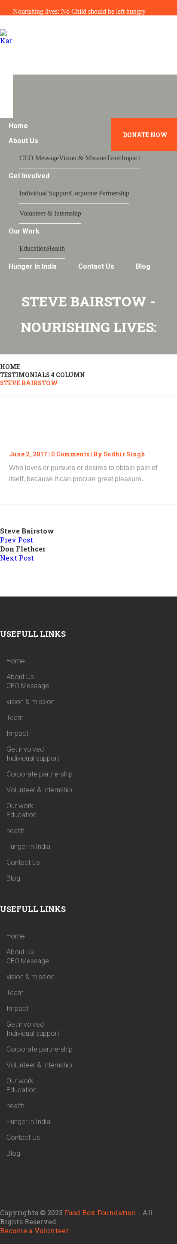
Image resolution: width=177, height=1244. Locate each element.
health (56, 248)
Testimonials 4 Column (42, 375)
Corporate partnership (99, 193)
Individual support (44, 193)
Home (18, 126)
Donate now (145, 135)
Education (33, 248)
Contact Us (96, 266)
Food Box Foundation (100, 1212)
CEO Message (39, 158)
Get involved (29, 176)
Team (114, 158)
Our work (24, 231)
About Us (23, 141)
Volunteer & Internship (50, 213)
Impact (131, 158)
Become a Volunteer (34, 1230)
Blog (143, 266)
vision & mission (83, 158)
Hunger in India (33, 266)
